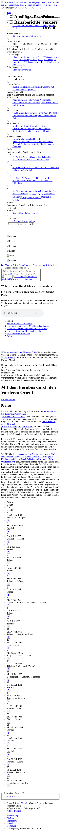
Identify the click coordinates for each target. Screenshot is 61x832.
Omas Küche (18, 139)
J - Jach (34, 167)
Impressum (25, 36)
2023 (45, 44)
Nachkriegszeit (19, 113)
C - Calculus (32, 157)
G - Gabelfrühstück (40, 159)
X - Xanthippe (46, 191)
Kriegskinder (33, 87)
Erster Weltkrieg (41, 100)
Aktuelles (11, 15)
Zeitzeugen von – (32, 57)
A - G (9, 154)
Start (9, 12)
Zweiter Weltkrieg (28, 102)
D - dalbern (43, 157)
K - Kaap (41, 167)
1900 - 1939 (28, 100)
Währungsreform (33, 113)
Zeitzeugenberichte (15, 92)
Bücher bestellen (19, 87)
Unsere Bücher (13, 84)
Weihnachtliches (34, 126)
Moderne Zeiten (19, 126)
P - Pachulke (27, 178)
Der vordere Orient (40, 131)
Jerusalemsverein (29, 458)
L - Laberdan (51, 167)
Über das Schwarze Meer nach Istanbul (24, 331)
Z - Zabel (22, 193)
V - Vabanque (18, 191)
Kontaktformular (19, 213)
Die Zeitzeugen (14, 46)
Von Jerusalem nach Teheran (19, 323)
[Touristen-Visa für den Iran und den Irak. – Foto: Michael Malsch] (8, 357)
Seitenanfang (12, 815)
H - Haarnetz (18, 167)
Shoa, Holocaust (43, 102)
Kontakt (10, 202)
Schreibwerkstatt (14, 67)
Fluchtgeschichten (39, 115)
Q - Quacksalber (40, 178)
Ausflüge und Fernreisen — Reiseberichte (39, 265)
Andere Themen (14, 136)
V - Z (9, 188)
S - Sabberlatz (30, 180)
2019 (14, 44)
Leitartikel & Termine (22, 25)
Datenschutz (35, 36)
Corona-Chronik (14, 41)
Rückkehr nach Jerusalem (18, 333)
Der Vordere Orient (9, 265)
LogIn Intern (18, 79)
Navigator (9, 8)
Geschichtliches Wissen (30, 141)
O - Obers (16, 178)
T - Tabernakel (43, 180)
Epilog (10, 336)
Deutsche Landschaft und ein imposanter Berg (27, 328)
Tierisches (28, 139)
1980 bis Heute (24, 115)
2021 (30, 44)
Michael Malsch (8, 399)
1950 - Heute (13, 123)
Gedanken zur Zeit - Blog (32, 144)
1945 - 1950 (12, 110)
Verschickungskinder (32, 128)
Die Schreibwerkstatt (21, 70)
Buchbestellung (29, 221)
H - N (9, 165)
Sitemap (16, 36)
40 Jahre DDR (47, 113)
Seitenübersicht (13, 33)
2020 (25, 44)
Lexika (10, 149)
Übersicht (16, 57)
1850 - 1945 (12, 97)
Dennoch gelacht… (27, 89)
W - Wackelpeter (32, 191)
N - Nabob (27, 170)
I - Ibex (27, 167)
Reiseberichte (26, 131)
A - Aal (15, 157)
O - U (9, 175)
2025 (55, 44)
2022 (40, 44)
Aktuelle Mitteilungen (41, 25)
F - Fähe (27, 159)
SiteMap (10, 818)
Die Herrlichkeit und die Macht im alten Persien (28, 326)
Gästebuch (11, 218)
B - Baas (23, 157)
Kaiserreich (17, 100)
